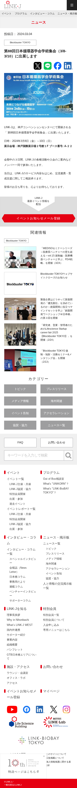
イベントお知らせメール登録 (21, 694)
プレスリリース (56, 389)
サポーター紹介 (16, 634)
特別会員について (53, 619)
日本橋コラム (17, 576)
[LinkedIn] (40, 711)
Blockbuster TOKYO (20, 42)
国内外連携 (13, 629)
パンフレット (15, 649)
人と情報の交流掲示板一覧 (57, 586)
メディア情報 (20, 401)
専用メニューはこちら (56, 629)
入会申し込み (51, 624)
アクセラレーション (56, 413)
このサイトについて (56, 754)
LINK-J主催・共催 (20, 484)
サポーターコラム (20, 600)
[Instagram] (66, 711)
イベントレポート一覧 (21, 508)
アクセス (12, 682)
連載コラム (16, 586)
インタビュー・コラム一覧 (21, 551)
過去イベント (17, 503)
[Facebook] (26, 711)
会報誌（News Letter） (18, 569)
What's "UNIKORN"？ (56, 483)
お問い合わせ (56, 442)
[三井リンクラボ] (55, 722)
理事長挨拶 (13, 614)
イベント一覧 (15, 479)
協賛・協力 (20, 425)
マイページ (51, 691)
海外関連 (56, 401)
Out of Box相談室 (53, 478)
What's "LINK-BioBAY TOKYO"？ (56, 490)
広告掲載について (55, 758)
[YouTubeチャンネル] (12, 711)
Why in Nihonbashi (18, 619)
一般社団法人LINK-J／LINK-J (12, 5)
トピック (20, 389)
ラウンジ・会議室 (17, 672)
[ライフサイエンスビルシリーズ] (21, 722)
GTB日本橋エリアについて (21, 656)
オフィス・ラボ (16, 677)
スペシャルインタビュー (22, 560)
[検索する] (68, 455)
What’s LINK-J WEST (20, 624)
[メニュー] (72, 5)
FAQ (20, 442)
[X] (53, 711)
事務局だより (17, 581)
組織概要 (12, 644)
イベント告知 (20, 413)
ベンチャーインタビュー (22, 593)
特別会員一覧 (51, 614)
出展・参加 (16, 498)
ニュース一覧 (56, 425)
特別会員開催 (17, 493)
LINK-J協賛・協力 (20, 489)
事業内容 (12, 639)
